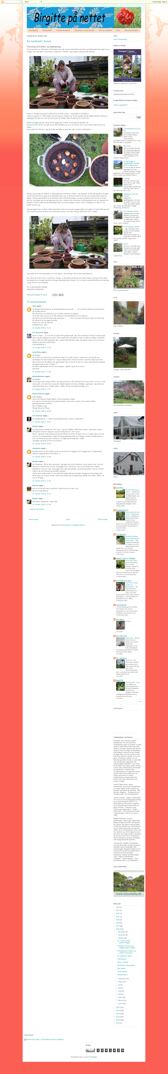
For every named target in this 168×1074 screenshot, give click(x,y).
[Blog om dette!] (55, 295)
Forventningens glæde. (132, 227)
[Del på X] (58, 295)
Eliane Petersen (38, 394)
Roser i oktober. (123, 962)
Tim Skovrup (37, 416)
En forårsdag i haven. (131, 211)
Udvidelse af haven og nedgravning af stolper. (126, 947)
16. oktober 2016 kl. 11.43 (41, 328)
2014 (118, 1010)
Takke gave (130, 638)
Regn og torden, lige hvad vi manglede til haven (132, 514)
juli (119, 985)
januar (120, 1003)
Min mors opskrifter (105, 30)
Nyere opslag (33, 519)
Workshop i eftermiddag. (126, 965)
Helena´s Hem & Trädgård (125, 558)
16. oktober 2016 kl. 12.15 (41, 348)
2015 (118, 1007)
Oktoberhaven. (122, 975)
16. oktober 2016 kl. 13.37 (41, 389)
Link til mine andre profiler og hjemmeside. (132, 585)
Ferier (118, 30)
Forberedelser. (122, 971)
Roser (126, 244)
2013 (118, 1014)
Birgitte (35, 426)
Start (68, 519)
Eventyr (128, 621)
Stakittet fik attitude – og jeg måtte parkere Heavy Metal (132, 538)
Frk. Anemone (37, 332)
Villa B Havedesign (120, 39)
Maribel (35, 485)
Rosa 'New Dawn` (132, 560)
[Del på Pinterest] (62, 295)
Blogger (94, 1057)
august (120, 982)
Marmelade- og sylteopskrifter (85, 30)
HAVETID (119, 680)
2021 (118, 917)
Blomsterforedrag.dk (131, 30)
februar (120, 1000)
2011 (118, 1020)
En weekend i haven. (124, 956)
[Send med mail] (53, 295)
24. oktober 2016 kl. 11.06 (41, 504)
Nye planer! (121, 968)
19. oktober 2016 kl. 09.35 (41, 444)
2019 (118, 920)
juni (119, 988)
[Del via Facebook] (60, 295)
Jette (34, 306)
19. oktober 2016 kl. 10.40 (41, 457)
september (122, 979)
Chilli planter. (122, 959)
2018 (118, 923)
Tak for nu (129, 660)
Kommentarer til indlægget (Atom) (73, 525)
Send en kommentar (37, 509)
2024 (118, 907)
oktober (121, 938)
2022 (118, 913)
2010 (118, 1023)
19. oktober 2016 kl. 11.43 (41, 481)
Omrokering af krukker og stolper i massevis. (126, 952)
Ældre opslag (102, 519)
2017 (118, 926)
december (122, 932)
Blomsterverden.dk (33, 125)
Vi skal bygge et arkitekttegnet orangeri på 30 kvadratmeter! (131, 163)
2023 (118, 910)
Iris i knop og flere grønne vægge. (123, 942)
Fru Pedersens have (123, 581)
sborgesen (36, 448)
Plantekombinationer (63, 30)
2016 (118, 929)
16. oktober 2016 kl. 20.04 (41, 411)
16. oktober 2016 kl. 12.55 (41, 372)
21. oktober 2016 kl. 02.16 (41, 494)
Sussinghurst (121, 605)
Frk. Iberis (120, 619)
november (122, 935)
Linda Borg (36, 352)
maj (119, 991)
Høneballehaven (38, 376)
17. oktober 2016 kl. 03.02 (41, 422)
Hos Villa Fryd (121, 636)
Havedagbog (33, 30)
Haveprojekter (47, 30)
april (120, 994)
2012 (118, 1017)
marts (120, 997)
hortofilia (119, 488)
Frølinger (127, 179)
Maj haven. (127, 146)
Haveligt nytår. (130, 682)
